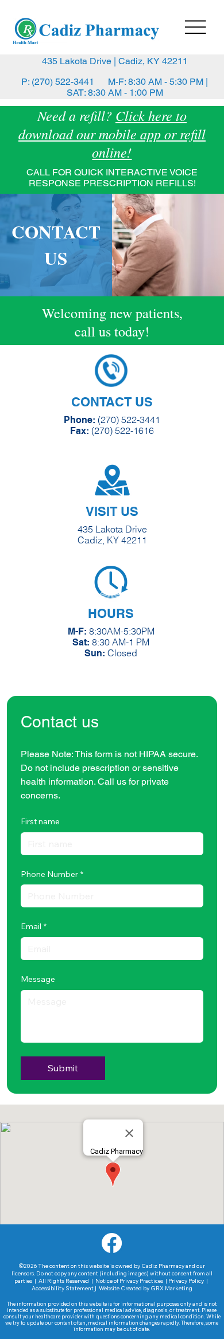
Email (34, 926)
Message (38, 979)
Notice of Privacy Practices (128, 1281)
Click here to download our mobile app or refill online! (112, 133)
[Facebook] (112, 1243)
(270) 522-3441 (129, 419)
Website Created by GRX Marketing (145, 1288)
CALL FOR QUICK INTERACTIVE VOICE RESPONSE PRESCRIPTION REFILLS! (112, 178)
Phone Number (52, 874)
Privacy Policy (186, 1281)
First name (40, 821)
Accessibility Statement (63, 1288)
